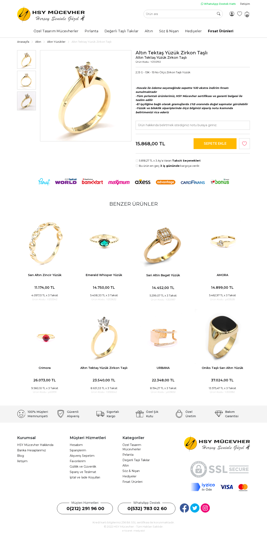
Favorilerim (78, 461)
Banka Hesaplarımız (31, 450)
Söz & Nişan (131, 471)
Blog (20, 456)
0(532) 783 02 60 (147, 508)
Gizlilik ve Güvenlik (83, 466)
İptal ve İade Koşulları (85, 477)
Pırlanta (128, 455)
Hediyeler (129, 476)
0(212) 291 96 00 (85, 508)
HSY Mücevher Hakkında (35, 445)
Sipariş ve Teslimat (83, 472)
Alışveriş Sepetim (82, 456)
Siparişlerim (78, 450)
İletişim (245, 3)
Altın (125, 465)
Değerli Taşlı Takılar (136, 460)
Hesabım (76, 445)
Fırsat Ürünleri (132, 482)
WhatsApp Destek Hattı (219, 3)
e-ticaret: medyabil (133, 530)
